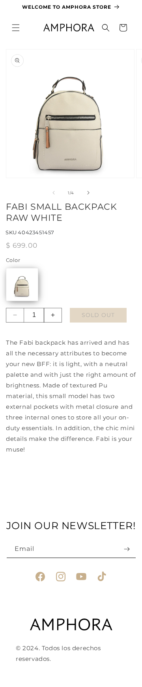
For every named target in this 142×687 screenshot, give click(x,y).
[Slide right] (88, 192)
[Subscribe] (127, 549)
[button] (15, 27)
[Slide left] (53, 192)
